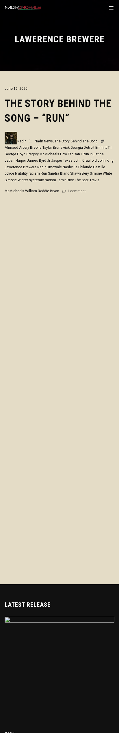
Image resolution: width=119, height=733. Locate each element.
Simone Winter (16, 180)
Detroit (89, 148)
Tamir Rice (65, 180)
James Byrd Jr (38, 161)
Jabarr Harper (15, 161)
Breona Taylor (41, 148)
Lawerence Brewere (20, 167)
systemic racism (42, 180)
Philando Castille (91, 167)
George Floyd (15, 154)
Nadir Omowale (49, 167)
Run (44, 173)
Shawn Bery (79, 173)
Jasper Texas (61, 161)
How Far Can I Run (74, 154)
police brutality (16, 173)
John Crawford (85, 161)
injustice (97, 154)
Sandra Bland (58, 173)
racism (34, 173)
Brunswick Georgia (68, 148)
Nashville (70, 167)
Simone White (101, 173)
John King (106, 161)
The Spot (82, 180)
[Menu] (111, 7)
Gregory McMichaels (42, 154)
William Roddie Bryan (42, 191)
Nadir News (44, 141)
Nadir (21, 141)
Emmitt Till (103, 148)
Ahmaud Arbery (17, 148)
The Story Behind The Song (76, 141)
